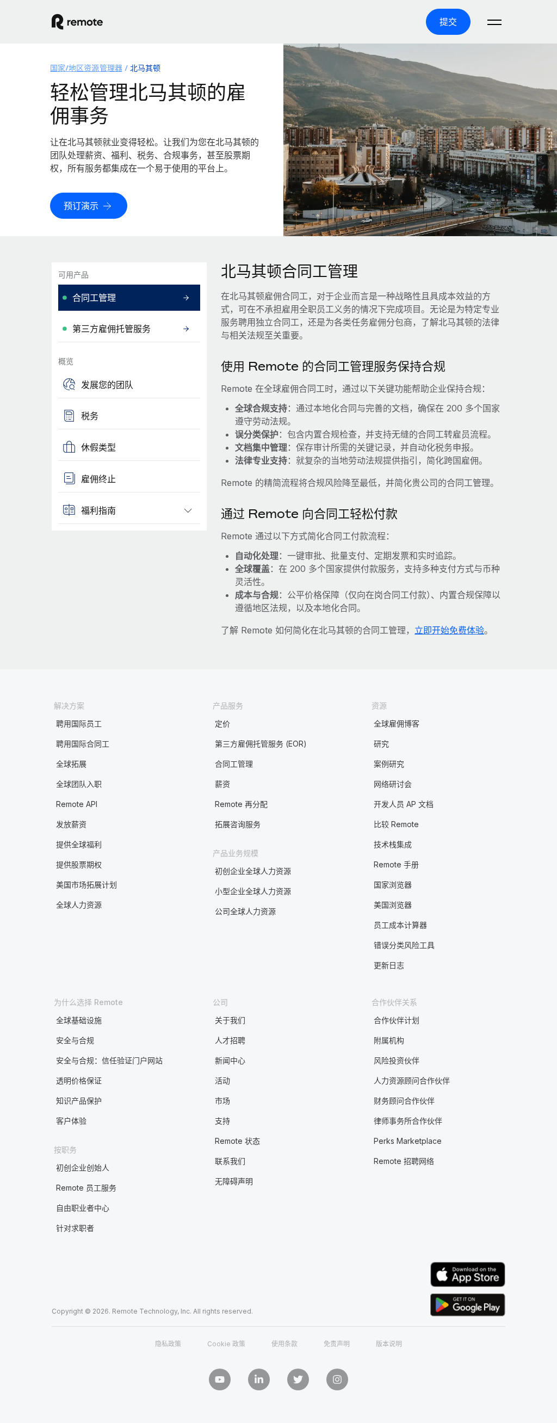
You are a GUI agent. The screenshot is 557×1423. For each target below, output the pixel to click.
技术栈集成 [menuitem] (393, 844)
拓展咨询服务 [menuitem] (238, 824)
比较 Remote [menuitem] (396, 824)
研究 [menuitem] (381, 743)
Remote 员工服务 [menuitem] (86, 1187)
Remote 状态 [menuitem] (237, 1140)
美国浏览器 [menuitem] (393, 904)
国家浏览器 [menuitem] (393, 884)
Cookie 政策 (226, 1344)
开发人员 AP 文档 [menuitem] (404, 804)
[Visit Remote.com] (77, 22)
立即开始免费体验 (449, 630)
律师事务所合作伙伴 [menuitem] (408, 1120)
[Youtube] (220, 1379)
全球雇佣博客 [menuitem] (396, 723)
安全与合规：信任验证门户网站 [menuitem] (109, 1060)
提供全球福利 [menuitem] (79, 844)
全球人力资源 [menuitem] (79, 904)
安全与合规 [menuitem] (75, 1040)
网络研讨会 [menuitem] (393, 783)
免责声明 (337, 1344)
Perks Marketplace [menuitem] (408, 1140)
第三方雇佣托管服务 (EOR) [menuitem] (261, 743)
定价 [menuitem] (222, 723)
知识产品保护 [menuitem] (79, 1100)
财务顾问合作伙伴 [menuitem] (404, 1100)
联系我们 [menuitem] (230, 1161)
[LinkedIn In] (259, 1379)
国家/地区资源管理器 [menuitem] (86, 67)
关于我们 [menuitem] (230, 1020)
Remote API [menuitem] (76, 804)
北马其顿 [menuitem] (145, 67)
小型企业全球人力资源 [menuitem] (253, 891)
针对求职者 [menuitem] (75, 1228)
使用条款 (284, 1344)
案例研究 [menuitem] (389, 763)
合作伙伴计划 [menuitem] (396, 1020)
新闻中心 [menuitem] (230, 1060)
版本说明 (389, 1344)
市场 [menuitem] (222, 1100)
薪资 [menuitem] (222, 783)
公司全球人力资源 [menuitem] (245, 911)
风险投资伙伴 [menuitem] (396, 1060)
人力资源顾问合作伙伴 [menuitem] (412, 1080)
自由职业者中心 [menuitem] (82, 1207)
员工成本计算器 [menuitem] (400, 924)
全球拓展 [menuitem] (71, 763)
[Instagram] (337, 1379)
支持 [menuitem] (222, 1120)
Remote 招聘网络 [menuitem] (404, 1161)
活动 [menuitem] (222, 1080)
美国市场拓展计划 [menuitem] (86, 884)
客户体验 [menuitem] (71, 1120)
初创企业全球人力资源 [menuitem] (253, 871)
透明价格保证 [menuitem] (79, 1080)
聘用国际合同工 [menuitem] (82, 743)
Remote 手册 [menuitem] (396, 864)
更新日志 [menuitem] (389, 965)
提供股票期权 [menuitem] (79, 864)
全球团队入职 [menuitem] (79, 783)
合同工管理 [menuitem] (234, 763)
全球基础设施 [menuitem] (79, 1020)
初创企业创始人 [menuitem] (82, 1167)
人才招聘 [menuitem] (230, 1040)
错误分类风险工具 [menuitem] (404, 945)
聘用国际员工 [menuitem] (79, 723)
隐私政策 (168, 1344)
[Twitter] (298, 1379)
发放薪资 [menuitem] (71, 824)
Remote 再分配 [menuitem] (241, 804)
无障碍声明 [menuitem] (234, 1181)
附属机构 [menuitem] (389, 1040)
